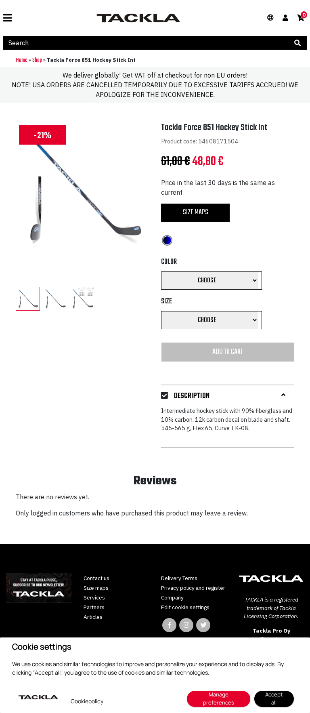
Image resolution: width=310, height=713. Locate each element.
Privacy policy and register (193, 587)
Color (169, 262)
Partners (94, 607)
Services (94, 597)
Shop (37, 60)
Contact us (96, 578)
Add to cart (227, 352)
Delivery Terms (179, 578)
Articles (93, 616)
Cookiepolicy (87, 701)
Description (191, 396)
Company (172, 597)
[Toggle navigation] (10, 17)
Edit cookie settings (185, 607)
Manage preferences (218, 698)
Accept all (274, 698)
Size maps (195, 212)
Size (166, 301)
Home (21, 60)
